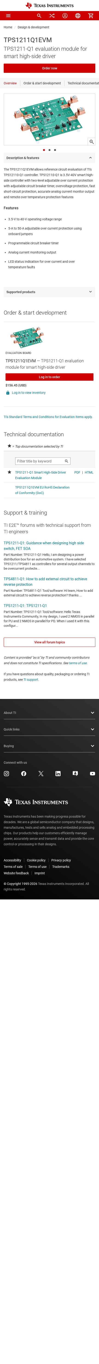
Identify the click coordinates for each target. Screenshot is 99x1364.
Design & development (33, 27)
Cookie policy (36, 860)
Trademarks (60, 867)
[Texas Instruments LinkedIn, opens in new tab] (58, 775)
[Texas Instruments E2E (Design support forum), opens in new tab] (75, 775)
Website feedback (16, 873)
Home (8, 27)
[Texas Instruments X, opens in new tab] (41, 775)
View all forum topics (49, 642)
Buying (9, 746)
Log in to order (49, 377)
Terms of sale (13, 867)
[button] (8, 15)
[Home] (49, 6)
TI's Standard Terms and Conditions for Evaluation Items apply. (48, 417)
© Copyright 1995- (20, 884)
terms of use (78, 663)
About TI (10, 713)
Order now (49, 68)
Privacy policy (61, 860)
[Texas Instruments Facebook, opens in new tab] (23, 775)
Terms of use (37, 867)
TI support (30, 679)
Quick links (12, 729)
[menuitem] (39, 15)
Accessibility (12, 860)
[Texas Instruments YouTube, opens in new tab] (92, 775)
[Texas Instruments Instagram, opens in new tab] (6, 775)
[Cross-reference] (52, 15)
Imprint (40, 873)
